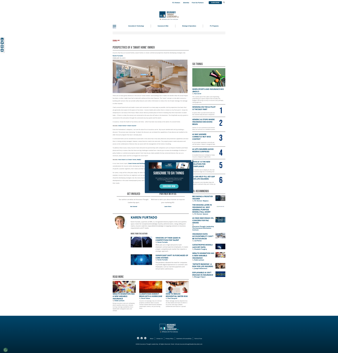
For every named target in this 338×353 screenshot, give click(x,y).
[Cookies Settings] (5, 350)
